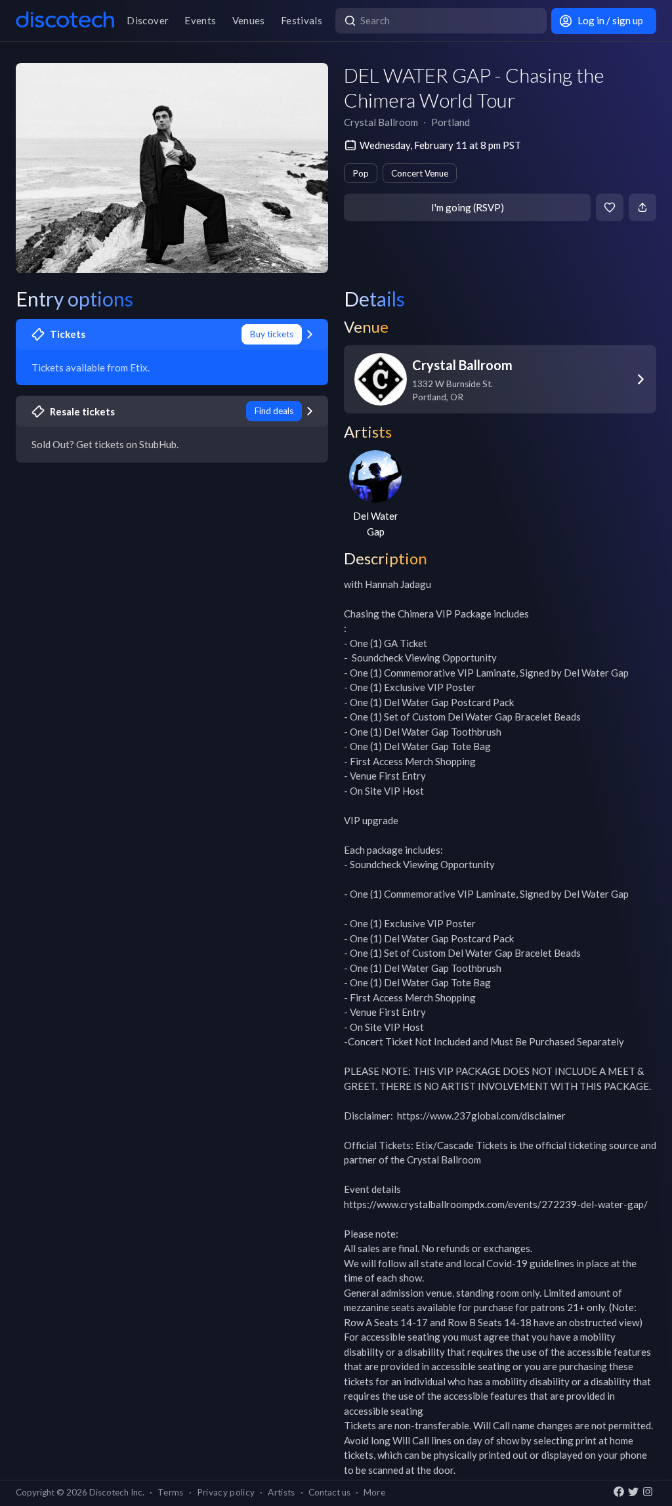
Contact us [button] (329, 1492)
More (374, 1492)
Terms (171, 1492)
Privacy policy (226, 1492)
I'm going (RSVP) (467, 207)
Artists (281, 1492)
